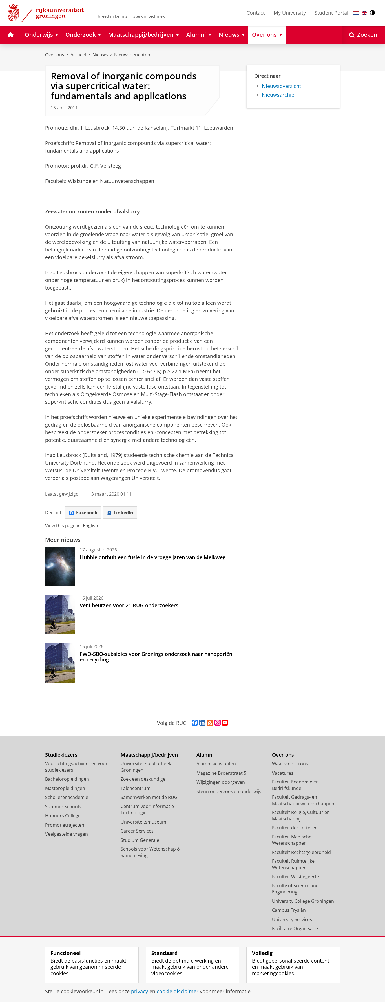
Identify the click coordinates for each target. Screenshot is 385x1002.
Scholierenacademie (66, 797)
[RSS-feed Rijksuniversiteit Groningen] (210, 723)
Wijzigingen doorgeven (220, 782)
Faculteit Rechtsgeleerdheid (301, 852)
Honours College (63, 816)
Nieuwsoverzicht (281, 86)
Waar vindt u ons (290, 764)
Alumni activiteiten (216, 764)
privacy (139, 991)
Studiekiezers (61, 755)
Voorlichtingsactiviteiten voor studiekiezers (76, 766)
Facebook (87, 512)
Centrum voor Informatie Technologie (147, 809)
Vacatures (282, 773)
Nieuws (100, 55)
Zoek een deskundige (143, 779)
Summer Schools (63, 807)
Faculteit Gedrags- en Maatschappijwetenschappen (303, 800)
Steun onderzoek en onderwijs (228, 791)
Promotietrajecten (64, 825)
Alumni (205, 755)
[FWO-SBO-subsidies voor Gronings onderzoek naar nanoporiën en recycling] (60, 663)
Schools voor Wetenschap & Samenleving (150, 852)
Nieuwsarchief (279, 95)
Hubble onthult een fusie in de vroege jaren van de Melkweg (152, 557)
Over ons (54, 55)
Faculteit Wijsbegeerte (295, 876)
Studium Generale (140, 840)
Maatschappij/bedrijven (149, 755)
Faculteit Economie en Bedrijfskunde (295, 785)
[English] (364, 13)
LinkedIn (123, 512)
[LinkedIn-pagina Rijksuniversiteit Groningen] (202, 723)
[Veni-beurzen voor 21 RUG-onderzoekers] (60, 614)
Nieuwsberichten (132, 55)
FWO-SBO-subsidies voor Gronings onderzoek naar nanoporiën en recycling (156, 657)
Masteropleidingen (65, 788)
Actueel (78, 55)
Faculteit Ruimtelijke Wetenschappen (293, 864)
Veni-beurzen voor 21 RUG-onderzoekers (129, 605)
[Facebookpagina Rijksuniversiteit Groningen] (195, 723)
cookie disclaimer (177, 991)
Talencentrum (136, 788)
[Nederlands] (356, 13)
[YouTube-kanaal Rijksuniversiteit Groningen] (225, 723)
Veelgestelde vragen (66, 834)
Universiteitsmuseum (143, 822)
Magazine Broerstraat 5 (221, 773)
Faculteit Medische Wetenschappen (291, 840)
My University (290, 12)
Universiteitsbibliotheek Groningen (146, 766)
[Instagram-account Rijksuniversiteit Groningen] (217, 723)
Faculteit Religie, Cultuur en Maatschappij (301, 815)
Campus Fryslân (289, 910)
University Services (292, 919)
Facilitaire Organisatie (295, 928)
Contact (256, 12)
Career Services (137, 831)
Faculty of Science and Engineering (295, 888)
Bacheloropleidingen (67, 779)
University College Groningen (303, 901)
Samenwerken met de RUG (149, 797)
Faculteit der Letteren (295, 828)
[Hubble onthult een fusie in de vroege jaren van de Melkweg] (60, 566)
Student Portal (331, 12)
